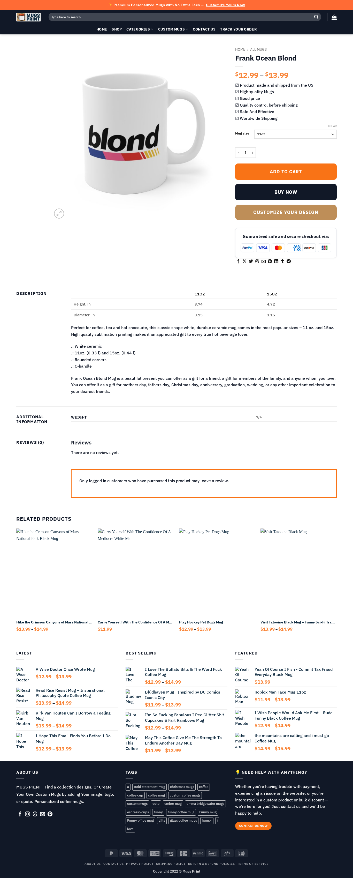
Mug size (242, 133)
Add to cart (286, 172)
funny (158, 812)
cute (155, 803)
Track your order (238, 29)
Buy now (285, 192)
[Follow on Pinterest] (50, 814)
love (130, 829)
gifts (162, 820)
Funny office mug (140, 820)
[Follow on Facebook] (20, 814)
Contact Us (204, 29)
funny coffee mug (181, 812)
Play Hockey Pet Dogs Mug (201, 622)
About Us (93, 863)
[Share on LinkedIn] (276, 261)
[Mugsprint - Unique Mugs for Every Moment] (28, 17)
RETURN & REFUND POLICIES (211, 863)
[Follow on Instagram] (27, 814)
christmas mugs (182, 787)
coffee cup (135, 795)
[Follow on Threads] (35, 814)
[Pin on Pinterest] (270, 261)
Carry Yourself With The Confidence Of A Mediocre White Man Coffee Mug (136, 622)
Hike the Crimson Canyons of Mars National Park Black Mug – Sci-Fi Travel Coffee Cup (54, 622)
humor (207, 820)
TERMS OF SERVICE (252, 863)
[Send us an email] (42, 814)
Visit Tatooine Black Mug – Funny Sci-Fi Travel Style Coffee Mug (298, 622)
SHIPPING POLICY (171, 863)
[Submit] (316, 17)
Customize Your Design (285, 212)
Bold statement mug (149, 787)
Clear (332, 126)
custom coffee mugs (185, 795)
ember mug (173, 803)
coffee (203, 787)
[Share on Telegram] (289, 261)
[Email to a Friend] (264, 261)
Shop (117, 29)
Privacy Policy (140, 863)
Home (101, 29)
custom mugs (137, 803)
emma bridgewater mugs (205, 803)
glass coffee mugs (183, 820)
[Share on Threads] (257, 261)
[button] (334, 17)
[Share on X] (244, 261)
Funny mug (208, 812)
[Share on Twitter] (251, 261)
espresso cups (138, 812)
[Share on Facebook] (238, 261)
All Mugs (258, 49)
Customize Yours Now (225, 5)
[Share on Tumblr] (282, 261)
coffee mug (156, 795)
